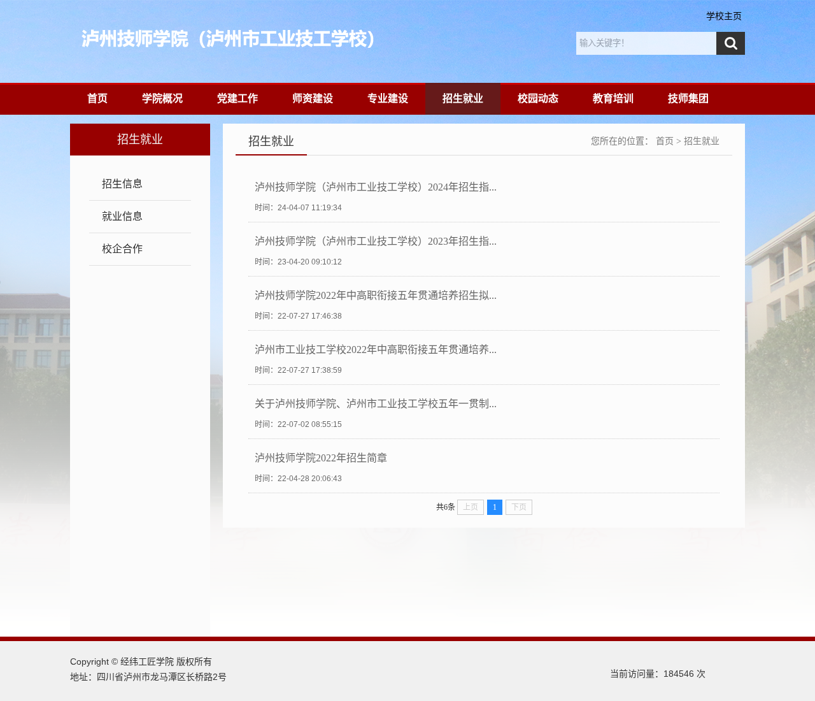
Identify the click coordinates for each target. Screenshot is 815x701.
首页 (97, 98)
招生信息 (122, 183)
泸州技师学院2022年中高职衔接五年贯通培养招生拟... (376, 295)
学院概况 (162, 98)
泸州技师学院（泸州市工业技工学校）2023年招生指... (376, 241)
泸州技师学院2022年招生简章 (321, 457)
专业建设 (387, 98)
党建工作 (237, 98)
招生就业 (463, 98)
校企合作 (122, 248)
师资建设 (312, 98)
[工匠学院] (306, 38)
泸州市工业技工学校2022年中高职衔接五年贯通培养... (376, 349)
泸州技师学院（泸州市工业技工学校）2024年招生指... (376, 187)
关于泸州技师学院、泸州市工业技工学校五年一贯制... (376, 403)
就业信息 (122, 216)
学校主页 (724, 16)
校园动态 (538, 98)
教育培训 (613, 98)
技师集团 (688, 98)
